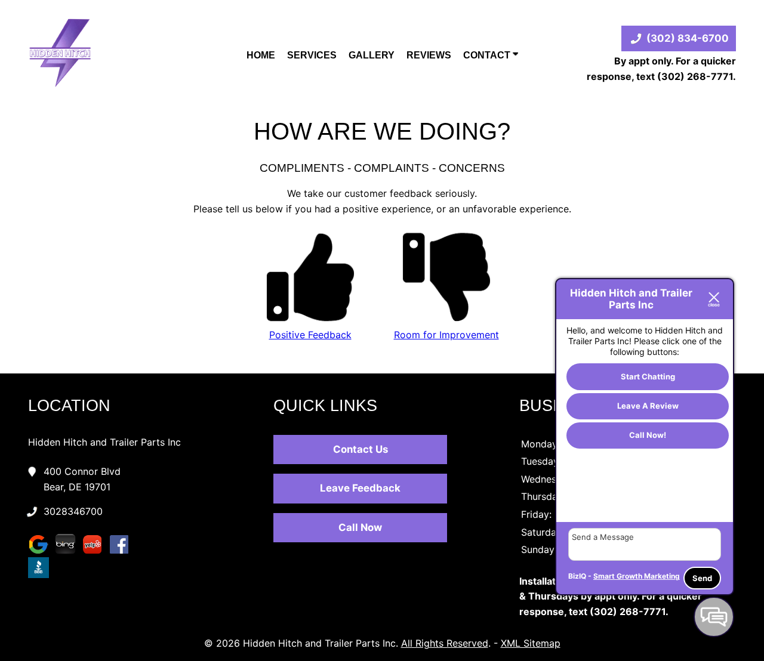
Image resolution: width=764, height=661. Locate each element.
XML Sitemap (530, 643)
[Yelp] (95, 553)
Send (702, 578)
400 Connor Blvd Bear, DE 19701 (82, 479)
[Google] (41, 553)
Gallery (372, 55)
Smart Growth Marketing (636, 576)
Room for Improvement (446, 335)
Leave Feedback (360, 488)
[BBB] (41, 576)
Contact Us (360, 449)
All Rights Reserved (444, 643)
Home (261, 55)
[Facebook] (122, 553)
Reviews (428, 55)
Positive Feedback (310, 335)
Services (312, 55)
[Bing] (68, 553)
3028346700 (73, 511)
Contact (488, 55)
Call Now (360, 527)
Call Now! (647, 435)
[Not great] (446, 319)
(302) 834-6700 (687, 38)
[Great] (310, 319)
